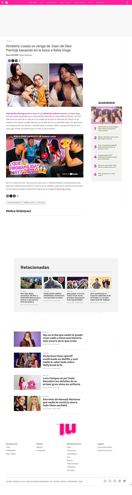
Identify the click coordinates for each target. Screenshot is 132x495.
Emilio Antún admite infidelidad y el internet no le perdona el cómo (54, 296)
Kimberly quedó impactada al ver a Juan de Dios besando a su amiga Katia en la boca (39, 116)
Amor (91, 2)
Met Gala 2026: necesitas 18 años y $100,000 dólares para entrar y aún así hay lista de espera (30, 298)
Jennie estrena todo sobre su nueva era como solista (108, 128)
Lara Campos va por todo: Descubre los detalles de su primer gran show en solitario (61, 381)
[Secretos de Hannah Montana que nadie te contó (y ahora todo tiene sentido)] (27, 403)
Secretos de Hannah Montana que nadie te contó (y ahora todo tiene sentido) (61, 402)
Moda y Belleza (79, 2)
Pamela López (34, 304)
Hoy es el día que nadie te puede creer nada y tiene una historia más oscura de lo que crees (63, 338)
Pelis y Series (65, 2)
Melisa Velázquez (26, 55)
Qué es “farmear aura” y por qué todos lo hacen (108, 138)
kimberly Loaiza (29, 202)
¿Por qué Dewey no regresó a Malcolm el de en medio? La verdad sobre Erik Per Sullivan (100, 297)
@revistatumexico (64, 189)
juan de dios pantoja (14, 202)
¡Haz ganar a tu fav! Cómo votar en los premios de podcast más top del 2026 (76, 297)
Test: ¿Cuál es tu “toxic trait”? (106, 174)
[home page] (6, 2)
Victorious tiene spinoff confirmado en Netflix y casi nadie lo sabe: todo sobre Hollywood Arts (60, 361)
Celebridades (52, 2)
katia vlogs (40, 202)
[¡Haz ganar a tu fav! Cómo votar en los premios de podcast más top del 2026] (77, 283)
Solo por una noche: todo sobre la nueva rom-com (107, 166)
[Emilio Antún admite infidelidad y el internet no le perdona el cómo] (54, 283)
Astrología (100, 2)
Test (41, 2)
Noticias (9, 41)
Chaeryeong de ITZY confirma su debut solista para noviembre (107, 157)
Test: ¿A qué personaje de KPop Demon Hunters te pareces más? (107, 147)
